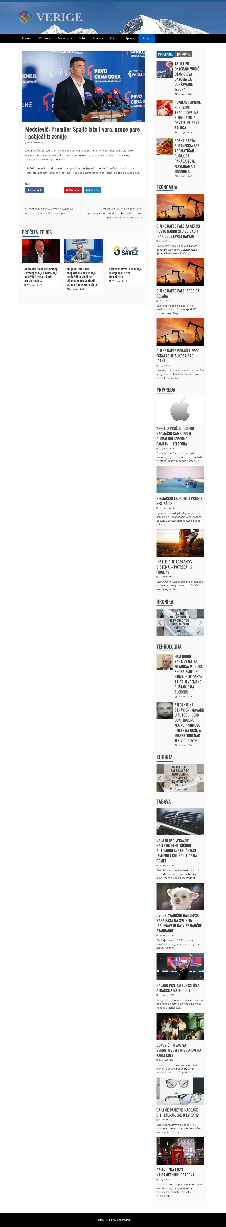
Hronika (165, 601)
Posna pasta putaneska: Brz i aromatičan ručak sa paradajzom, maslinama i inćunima (188, 156)
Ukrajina (146, 38)
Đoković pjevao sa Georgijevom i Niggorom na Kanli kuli (179, 1050)
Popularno (166, 54)
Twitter (55, 190)
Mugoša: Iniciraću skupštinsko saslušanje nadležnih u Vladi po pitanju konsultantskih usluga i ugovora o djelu (82, 277)
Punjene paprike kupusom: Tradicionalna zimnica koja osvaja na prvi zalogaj (188, 114)
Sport (129, 38)
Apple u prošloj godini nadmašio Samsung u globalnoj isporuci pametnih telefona (175, 436)
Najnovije (183, 54)
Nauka (97, 38)
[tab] (166, 54)
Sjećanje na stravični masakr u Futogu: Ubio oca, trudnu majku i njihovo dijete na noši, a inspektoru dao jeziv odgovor (189, 722)
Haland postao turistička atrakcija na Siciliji (178, 988)
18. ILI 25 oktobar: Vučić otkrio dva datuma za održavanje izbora (187, 76)
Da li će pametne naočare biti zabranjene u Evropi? (178, 1112)
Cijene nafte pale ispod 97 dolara (178, 293)
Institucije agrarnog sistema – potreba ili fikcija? (174, 567)
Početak (27, 38)
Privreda (166, 389)
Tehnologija (169, 646)
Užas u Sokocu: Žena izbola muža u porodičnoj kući (180, 620)
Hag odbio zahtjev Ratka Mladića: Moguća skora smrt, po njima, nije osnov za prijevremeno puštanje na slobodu (189, 674)
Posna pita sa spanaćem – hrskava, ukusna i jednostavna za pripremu (180, 776)
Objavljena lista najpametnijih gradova (175, 1172)
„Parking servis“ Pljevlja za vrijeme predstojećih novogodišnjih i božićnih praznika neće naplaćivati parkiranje (115, 213)
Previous (160, 622)
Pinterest (74, 190)
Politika (43, 38)
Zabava (164, 801)
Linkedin (94, 190)
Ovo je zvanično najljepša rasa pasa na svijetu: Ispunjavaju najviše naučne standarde (179, 923)
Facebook (35, 190)
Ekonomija (63, 38)
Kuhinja (165, 757)
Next (200, 622)
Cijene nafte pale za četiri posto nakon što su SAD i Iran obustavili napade (178, 231)
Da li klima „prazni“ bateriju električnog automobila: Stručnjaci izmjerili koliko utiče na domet (177, 850)
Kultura (114, 38)
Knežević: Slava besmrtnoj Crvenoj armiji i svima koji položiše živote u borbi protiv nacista (40, 275)
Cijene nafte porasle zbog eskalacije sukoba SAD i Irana (178, 355)
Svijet (82, 38)
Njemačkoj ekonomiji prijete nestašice (180, 501)
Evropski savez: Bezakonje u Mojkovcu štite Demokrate (125, 273)
